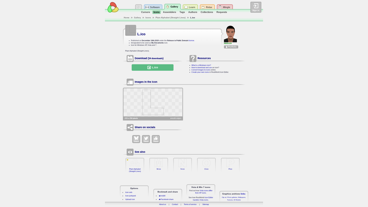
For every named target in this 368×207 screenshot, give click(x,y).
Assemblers (169, 12)
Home (126, 17)
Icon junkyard (130, 196)
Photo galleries (232, 197)
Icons (157, 12)
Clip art (224, 197)
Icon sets (128, 192)
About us (162, 204)
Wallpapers (241, 197)
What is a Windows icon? (201, 65)
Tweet (146, 141)
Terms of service (190, 204)
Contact (175, 204)
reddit (163, 196)
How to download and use (201, 68)
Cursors (145, 12)
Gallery (137, 17)
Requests (221, 12)
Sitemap (205, 204)
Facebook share (167, 199)
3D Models (237, 200)
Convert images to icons (200, 70)
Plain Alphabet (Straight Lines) (171, 17)
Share (136, 141)
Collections (207, 12)
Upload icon (130, 199)
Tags (182, 12)
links (243, 194)
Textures (230, 200)
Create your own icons (200, 72)
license (191, 41)
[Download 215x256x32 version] (153, 102)
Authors (192, 12)
